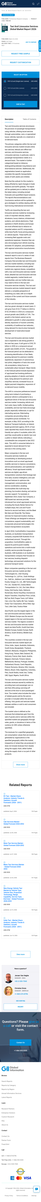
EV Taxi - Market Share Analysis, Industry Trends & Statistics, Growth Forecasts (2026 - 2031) (14, 799)
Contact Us (21, 1042)
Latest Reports (7, 1097)
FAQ (3, 1121)
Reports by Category (9, 1085)
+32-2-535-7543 (21, 981)
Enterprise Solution (8, 1113)
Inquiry (20, 1007)
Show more (20, 764)
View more (21, 954)
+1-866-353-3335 (20, 1050)
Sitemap (33, 1195)
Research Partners (8, 1109)
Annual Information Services (11, 1093)
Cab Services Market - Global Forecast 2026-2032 (14, 823)
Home (3, 10)
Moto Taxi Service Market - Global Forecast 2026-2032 (14, 844)
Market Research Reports (15, 10)
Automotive (27, 10)
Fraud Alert (5, 1144)
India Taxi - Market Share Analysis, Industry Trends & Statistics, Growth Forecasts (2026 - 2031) (14, 923)
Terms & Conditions (22, 1195)
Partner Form (6, 1140)
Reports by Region (8, 1089)
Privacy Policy (9, 1195)
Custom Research (8, 1117)
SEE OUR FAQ (20, 1001)
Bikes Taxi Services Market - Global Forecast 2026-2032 (14, 866)
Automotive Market (8, 15)
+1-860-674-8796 (21, 994)
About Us (5, 1125)
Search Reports (7, 1081)
